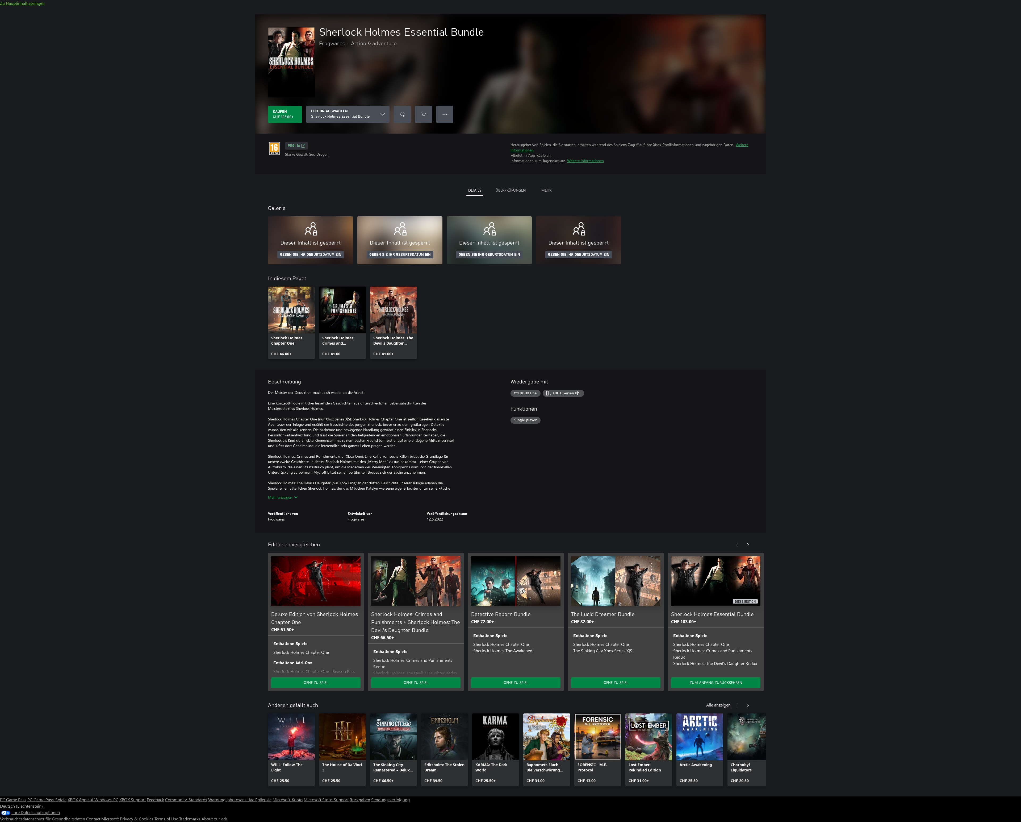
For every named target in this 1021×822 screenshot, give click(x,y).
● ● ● (444, 114)
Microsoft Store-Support (326, 799)
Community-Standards (186, 799)
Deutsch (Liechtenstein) (21, 806)
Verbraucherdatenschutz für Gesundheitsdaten (42, 818)
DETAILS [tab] (474, 190)
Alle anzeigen (718, 705)
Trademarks (189, 818)
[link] (291, 323)
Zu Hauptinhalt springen (22, 3)
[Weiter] (747, 544)
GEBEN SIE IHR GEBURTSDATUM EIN (310, 255)
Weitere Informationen (585, 160)
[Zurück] (737, 544)
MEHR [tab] (546, 190)
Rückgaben (360, 799)
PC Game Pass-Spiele (46, 799)
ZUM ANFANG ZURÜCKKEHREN (716, 682)
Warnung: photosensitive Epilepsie (239, 799)
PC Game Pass (13, 799)
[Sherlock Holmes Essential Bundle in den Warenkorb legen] (423, 114)
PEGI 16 (294, 146)
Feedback (155, 799)
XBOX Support (132, 799)
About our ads (215, 818)
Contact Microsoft (102, 818)
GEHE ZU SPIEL (316, 682)
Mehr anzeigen (280, 497)
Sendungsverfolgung (390, 799)
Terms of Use (166, 818)
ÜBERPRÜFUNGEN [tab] (511, 190)
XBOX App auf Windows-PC (93, 799)
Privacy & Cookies (136, 818)
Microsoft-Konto (288, 799)
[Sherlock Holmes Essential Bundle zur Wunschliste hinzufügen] (402, 114)
